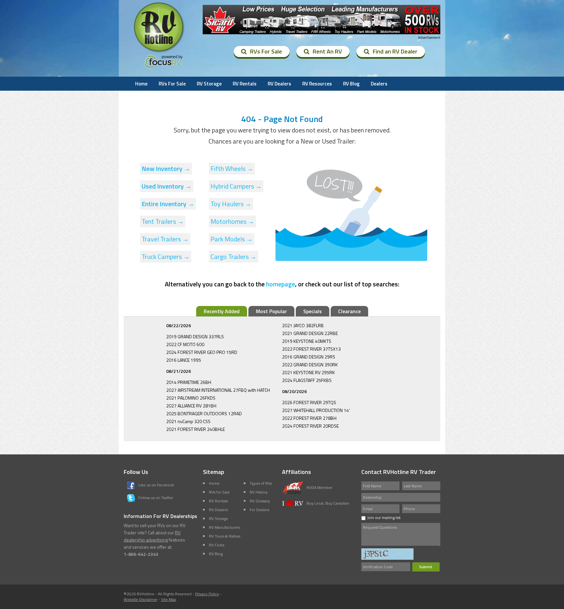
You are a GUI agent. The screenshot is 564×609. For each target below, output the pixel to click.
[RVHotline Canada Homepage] (159, 52)
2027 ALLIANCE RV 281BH (191, 405)
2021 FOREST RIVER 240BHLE (195, 429)
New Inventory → (166, 168)
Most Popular (271, 311)
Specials (312, 311)
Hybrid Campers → (236, 186)
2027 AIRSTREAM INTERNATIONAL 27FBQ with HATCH (218, 390)
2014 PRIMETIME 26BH (188, 382)
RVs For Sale (266, 51)
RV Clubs (216, 545)
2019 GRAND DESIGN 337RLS (195, 336)
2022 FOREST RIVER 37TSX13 (311, 348)
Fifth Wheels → (232, 168)
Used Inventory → (167, 186)
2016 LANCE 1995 (183, 360)
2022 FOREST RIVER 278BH (309, 418)
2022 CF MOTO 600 (185, 344)
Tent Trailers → (163, 221)
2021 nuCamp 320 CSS (188, 421)
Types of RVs (261, 483)
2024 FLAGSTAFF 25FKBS (307, 380)
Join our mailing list (383, 517)
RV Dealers (279, 83)
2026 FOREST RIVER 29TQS (309, 402)
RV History (259, 492)
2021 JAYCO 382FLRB (303, 325)
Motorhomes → (232, 221)
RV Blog (351, 83)
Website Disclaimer (140, 599)
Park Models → (232, 239)
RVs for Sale (219, 492)
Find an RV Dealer (395, 51)
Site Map (168, 599)
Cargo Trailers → (234, 256)
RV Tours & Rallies (224, 536)
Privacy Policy (207, 594)
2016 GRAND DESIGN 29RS (308, 356)
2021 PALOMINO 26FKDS (190, 397)
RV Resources (317, 83)
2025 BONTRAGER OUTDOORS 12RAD (204, 413)
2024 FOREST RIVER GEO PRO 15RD (201, 352)
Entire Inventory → (168, 204)
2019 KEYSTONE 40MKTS (306, 341)
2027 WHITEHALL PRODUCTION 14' (316, 410)
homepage (280, 284)
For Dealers (259, 510)
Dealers (379, 83)
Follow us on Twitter (155, 498)
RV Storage (209, 83)
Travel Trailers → (165, 239)
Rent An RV (327, 51)
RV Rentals (245, 83)
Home (141, 83)
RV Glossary (260, 501)
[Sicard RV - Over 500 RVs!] (321, 19)
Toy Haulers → (231, 204)
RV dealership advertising (152, 536)
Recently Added (222, 311)
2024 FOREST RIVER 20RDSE (310, 425)
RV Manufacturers (224, 527)
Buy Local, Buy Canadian (327, 503)
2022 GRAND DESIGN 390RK (310, 364)
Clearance (349, 311)
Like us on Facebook (156, 485)
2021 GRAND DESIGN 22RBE (310, 333)
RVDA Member (319, 487)
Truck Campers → (166, 256)
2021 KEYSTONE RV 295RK (308, 372)
